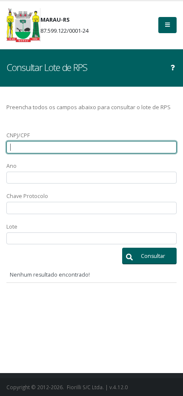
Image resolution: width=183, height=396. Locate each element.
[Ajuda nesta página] (173, 67)
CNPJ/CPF (18, 135)
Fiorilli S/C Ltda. (85, 387)
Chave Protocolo (27, 196)
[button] (149, 256)
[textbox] (91, 147)
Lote (11, 226)
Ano (11, 166)
